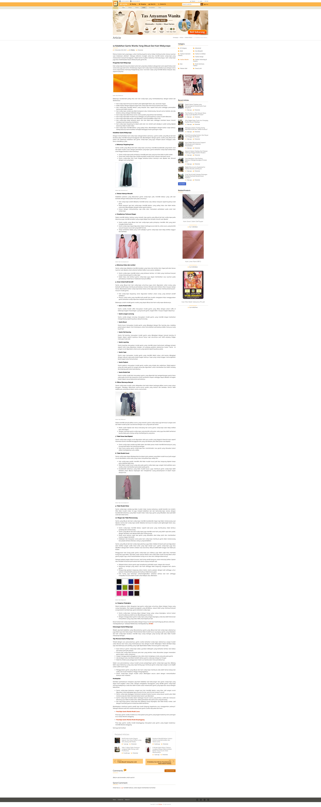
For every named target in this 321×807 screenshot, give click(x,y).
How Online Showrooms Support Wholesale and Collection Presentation (195, 144)
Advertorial (198, 48)
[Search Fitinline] (201, 4)
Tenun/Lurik (198, 68)
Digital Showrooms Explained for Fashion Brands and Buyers (195, 167)
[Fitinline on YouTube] (197, 799)
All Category (183, 48)
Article (143, 7)
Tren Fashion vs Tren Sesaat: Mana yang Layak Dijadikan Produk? (195, 113)
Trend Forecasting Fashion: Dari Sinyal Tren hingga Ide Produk (196, 136)
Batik (181, 51)
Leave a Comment (170, 770)
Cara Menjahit (199, 51)
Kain (181, 64)
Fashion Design (199, 56)
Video (123, 7)
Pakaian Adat (183, 68)
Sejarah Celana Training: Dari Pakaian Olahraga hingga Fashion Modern (196, 152)
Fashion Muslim (188, 37)
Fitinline (160, 804)
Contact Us (163, 4)
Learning (124, 4)
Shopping (143, 4)
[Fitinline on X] (208, 799)
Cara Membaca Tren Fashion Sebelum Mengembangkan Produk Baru (196, 160)
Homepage (175, 37)
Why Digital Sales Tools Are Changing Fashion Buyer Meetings (196, 121)
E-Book (130, 7)
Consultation (152, 7)
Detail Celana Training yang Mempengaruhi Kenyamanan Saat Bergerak (195, 106)
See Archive (182, 183)
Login (122, 788)
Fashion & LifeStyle (200, 54)
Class (159, 7)
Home (114, 799)
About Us (152, 4)
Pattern (137, 7)
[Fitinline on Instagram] (201, 799)
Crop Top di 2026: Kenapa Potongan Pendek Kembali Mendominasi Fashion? (196, 176)
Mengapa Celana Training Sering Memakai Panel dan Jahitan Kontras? (196, 128)
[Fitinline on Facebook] (205, 799)
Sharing (133, 4)
